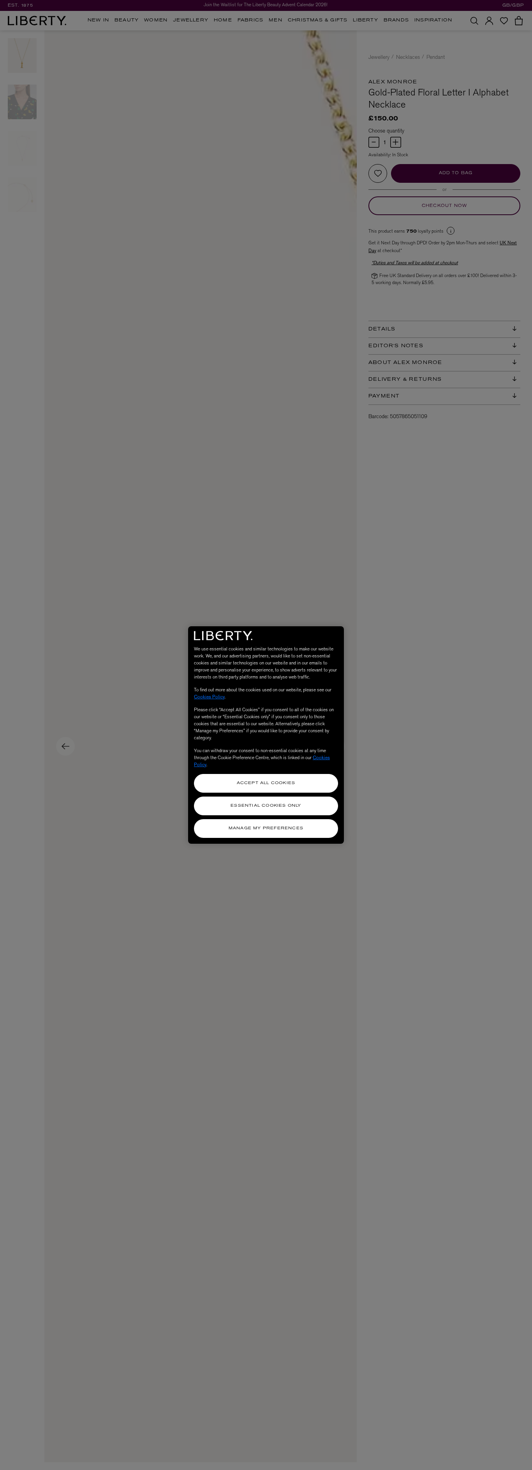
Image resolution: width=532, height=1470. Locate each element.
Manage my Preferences (266, 828)
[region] (266, 735)
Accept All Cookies (266, 783)
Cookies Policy (209, 697)
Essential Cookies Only (266, 805)
